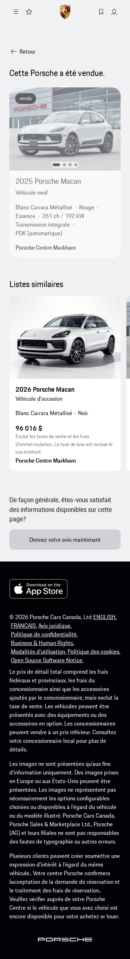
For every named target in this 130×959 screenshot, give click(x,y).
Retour (27, 51)
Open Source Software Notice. (47, 660)
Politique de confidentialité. (44, 634)
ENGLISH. (105, 617)
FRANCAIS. (24, 625)
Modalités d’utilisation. (38, 651)
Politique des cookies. (94, 651)
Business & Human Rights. (42, 642)
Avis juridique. (55, 625)
